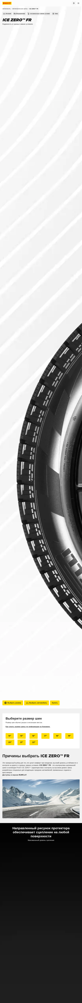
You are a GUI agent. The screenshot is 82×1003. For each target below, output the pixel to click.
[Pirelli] (8, 3)
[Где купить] (74, 3)
